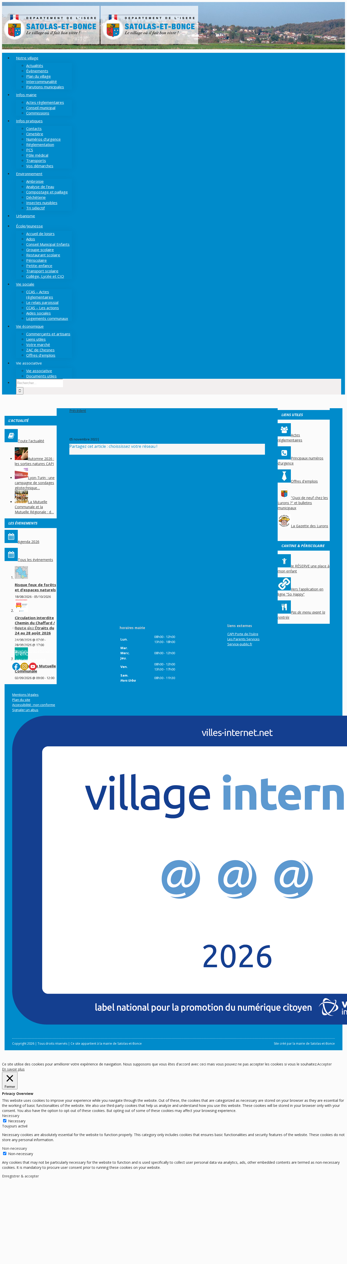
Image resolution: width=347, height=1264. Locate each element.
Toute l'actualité (31, 440)
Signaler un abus (25, 710)
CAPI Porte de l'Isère (242, 634)
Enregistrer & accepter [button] (20, 1176)
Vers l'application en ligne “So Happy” (300, 592)
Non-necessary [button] (14, 1148)
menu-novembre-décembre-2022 (96, 430)
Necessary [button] (10, 1115)
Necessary (16, 1121)
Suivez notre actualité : (29, 659)
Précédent (77, 410)
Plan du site (21, 699)
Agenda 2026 (28, 541)
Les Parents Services (243, 639)
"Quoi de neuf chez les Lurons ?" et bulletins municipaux (303, 502)
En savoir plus (13, 1069)
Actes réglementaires (290, 437)
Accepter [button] (324, 1064)
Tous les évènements (35, 559)
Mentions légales (25, 694)
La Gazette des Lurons (309, 525)
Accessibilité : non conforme (33, 704)
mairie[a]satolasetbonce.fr (32, 651)
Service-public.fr (239, 644)
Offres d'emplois (304, 481)
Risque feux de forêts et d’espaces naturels (35, 587)
